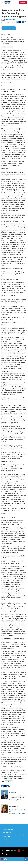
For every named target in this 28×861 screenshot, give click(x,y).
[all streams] (26, 859)
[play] (2, 859)
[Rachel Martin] (4, 808)
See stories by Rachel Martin (17, 813)
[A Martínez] (4, 794)
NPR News (8, 781)
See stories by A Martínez (16, 800)
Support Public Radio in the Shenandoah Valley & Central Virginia (14, 836)
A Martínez (8, 19)
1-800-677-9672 (6, 842)
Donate (23, 2)
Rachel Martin (13, 806)
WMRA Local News (7, 832)
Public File (5, 839)
